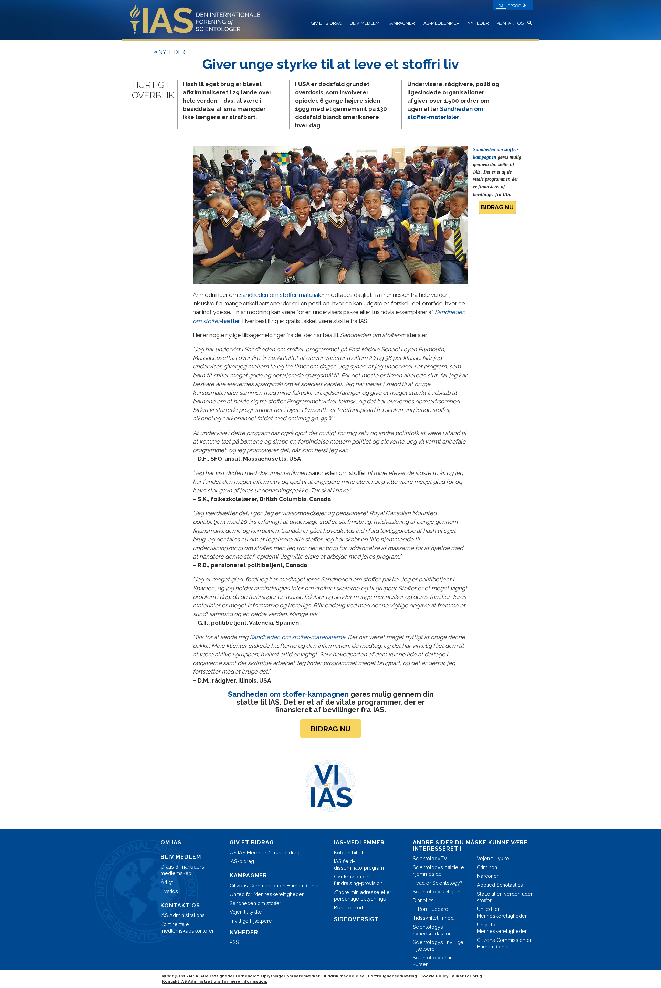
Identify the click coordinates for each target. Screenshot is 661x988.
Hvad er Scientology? (437, 883)
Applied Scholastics (500, 885)
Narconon (488, 876)
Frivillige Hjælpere (251, 921)
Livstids (169, 891)
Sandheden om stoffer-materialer (281, 294)
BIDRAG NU (497, 207)
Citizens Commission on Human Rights (274, 885)
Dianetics (423, 900)
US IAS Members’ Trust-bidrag (265, 852)
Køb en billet (348, 852)
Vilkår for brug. (467, 976)
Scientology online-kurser (435, 961)
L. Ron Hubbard (430, 909)
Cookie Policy (434, 976)
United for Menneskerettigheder (267, 894)
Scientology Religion (436, 891)
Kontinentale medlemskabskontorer (187, 927)
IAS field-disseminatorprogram (359, 864)
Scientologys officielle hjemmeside (438, 870)
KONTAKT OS (510, 23)
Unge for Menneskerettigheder (502, 928)
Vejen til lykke (246, 912)
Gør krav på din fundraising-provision (358, 880)
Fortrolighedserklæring (392, 976)
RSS (234, 942)
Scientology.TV (430, 858)
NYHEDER (478, 23)
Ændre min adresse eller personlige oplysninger (362, 895)
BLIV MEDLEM (364, 23)
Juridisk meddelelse (344, 976)
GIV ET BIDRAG (326, 23)
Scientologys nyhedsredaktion (432, 930)
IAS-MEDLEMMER (441, 23)
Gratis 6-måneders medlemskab (182, 870)
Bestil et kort (348, 908)
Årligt (166, 882)
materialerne (297, 637)
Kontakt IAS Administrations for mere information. (214, 981)
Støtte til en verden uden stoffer (505, 897)
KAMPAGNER (401, 23)
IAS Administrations (182, 915)
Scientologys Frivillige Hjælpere (438, 945)
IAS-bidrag (242, 861)
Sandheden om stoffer (255, 903)
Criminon (487, 867)
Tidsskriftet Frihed (433, 918)
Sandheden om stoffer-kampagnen (288, 694)
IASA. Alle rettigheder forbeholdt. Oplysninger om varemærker (254, 976)
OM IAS (170, 842)
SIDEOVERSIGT (356, 919)
